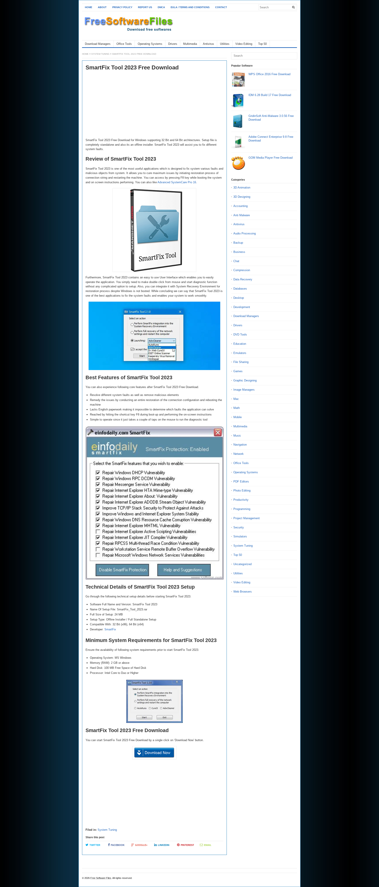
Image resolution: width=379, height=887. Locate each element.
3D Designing (241, 196)
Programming (241, 509)
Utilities (224, 43)
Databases (240, 288)
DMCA (161, 7)
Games (238, 371)
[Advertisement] (154, 105)
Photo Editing (241, 490)
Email (207, 845)
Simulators (240, 536)
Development (241, 307)
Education (239, 343)
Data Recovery (242, 279)
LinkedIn (163, 845)
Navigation (240, 444)
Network (238, 453)
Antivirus (208, 43)
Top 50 (262, 43)
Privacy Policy (122, 7)
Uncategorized (242, 564)
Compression (241, 270)
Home (88, 7)
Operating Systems (150, 43)
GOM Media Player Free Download (270, 157)
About (102, 7)
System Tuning (100, 54)
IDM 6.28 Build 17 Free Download (269, 95)
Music (237, 435)
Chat (236, 261)
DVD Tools (240, 334)
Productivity (240, 499)
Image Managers (244, 389)
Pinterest (187, 845)
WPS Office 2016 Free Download (269, 74)
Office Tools (124, 43)
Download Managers (98, 43)
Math (236, 408)
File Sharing (240, 362)
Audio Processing (244, 233)
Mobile (237, 417)
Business (239, 252)
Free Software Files (100, 878)
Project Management (246, 518)
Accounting (240, 206)
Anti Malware (241, 215)
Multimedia (190, 43)
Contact (221, 7)
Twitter (94, 845)
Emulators (239, 353)
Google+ (141, 845)
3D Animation (241, 187)
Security (238, 527)
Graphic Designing (245, 380)
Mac (236, 399)
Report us (145, 7)
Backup (238, 242)
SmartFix (110, 629)
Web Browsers (242, 591)
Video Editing (243, 43)
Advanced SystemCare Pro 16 (176, 182)
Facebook (118, 845)
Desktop (238, 297)
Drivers (172, 43)
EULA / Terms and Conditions (190, 7)
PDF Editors (241, 481)
